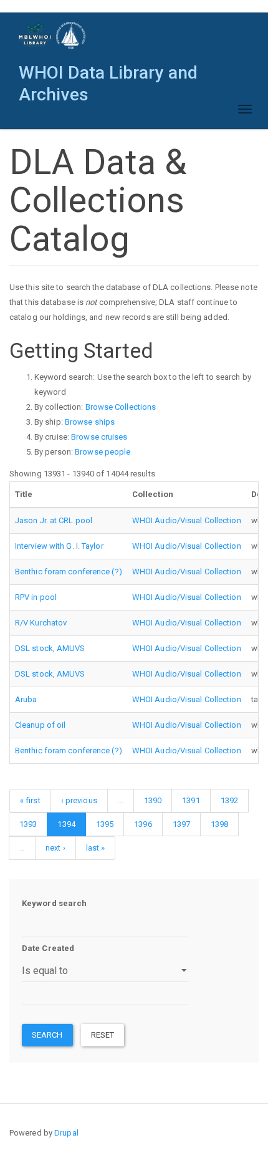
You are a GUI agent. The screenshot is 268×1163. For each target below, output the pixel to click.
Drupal (66, 1132)
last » (95, 847)
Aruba (26, 699)
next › (55, 847)
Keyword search (54, 903)
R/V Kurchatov (41, 622)
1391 (190, 800)
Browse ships (90, 422)
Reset (103, 1035)
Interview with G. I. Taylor (59, 546)
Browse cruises (99, 437)
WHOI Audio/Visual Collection (186, 520)
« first (30, 800)
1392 (229, 800)
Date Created (48, 948)
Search (47, 1035)
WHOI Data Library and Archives (108, 75)
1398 (219, 824)
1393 (28, 824)
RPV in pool (36, 597)
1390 (152, 800)
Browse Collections (120, 407)
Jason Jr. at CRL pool (53, 520)
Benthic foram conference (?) (68, 571)
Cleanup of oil (40, 725)
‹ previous (79, 800)
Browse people (102, 451)
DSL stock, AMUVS (50, 648)
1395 (104, 824)
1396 (142, 824)
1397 (181, 824)
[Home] (52, 35)
